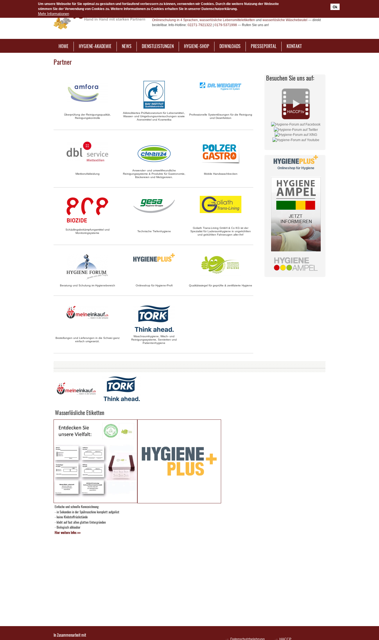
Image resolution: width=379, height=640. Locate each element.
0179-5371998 (225, 25)
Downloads (230, 46)
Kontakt (294, 46)
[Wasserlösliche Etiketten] (95, 501)
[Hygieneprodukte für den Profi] (179, 501)
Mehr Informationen (53, 14)
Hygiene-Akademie (95, 46)
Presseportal (263, 46)
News (127, 46)
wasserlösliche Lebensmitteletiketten (227, 20)
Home (64, 46)
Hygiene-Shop (196, 46)
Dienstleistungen (158, 46)
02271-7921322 (200, 25)
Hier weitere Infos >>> (67, 532)
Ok (335, 7)
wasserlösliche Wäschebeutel (284, 20)
